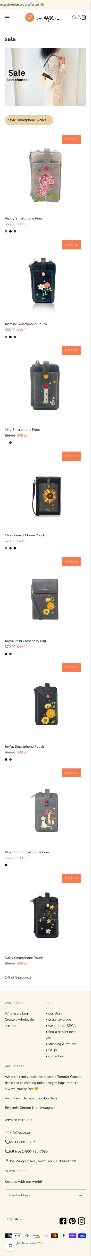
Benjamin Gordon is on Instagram (30, 1107)
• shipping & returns (61, 1044)
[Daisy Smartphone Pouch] (45, 909)
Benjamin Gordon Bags (40, 1098)
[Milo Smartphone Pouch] (45, 381)
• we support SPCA (61, 1025)
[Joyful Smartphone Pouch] (45, 698)
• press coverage (58, 1019)
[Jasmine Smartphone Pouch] (45, 275)
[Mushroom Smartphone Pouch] (45, 804)
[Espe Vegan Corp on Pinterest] (72, 1223)
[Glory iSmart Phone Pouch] (45, 487)
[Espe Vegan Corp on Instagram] (81, 1223)
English (12, 1219)
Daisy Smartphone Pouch (24, 958)
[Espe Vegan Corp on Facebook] (63, 1223)
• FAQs (51, 1050)
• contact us (55, 1056)
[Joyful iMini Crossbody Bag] (45, 592)
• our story (54, 1013)
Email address (19, 1189)
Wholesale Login (18, 1013)
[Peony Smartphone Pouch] (45, 170)
